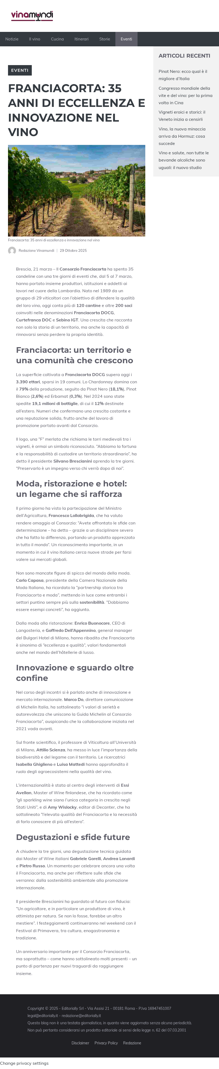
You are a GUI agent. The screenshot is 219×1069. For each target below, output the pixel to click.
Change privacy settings (24, 1063)
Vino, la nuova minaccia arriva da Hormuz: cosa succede (182, 136)
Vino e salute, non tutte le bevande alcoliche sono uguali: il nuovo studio (184, 160)
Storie (104, 39)
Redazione (132, 1043)
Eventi (126, 39)
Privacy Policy (106, 1043)
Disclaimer (80, 1043)
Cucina (57, 39)
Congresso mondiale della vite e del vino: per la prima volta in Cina (186, 95)
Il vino (34, 39)
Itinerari (82, 39)
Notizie (11, 39)
